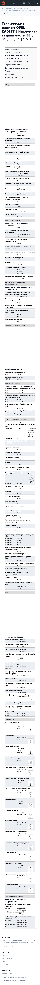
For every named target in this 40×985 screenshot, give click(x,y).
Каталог (5, 955)
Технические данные (13, 8)
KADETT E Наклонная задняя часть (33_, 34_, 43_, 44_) (19, 11)
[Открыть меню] (24, 3)
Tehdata (5, 965)
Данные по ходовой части (16, 61)
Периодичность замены (15, 77)
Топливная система (13, 52)
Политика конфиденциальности (14, 977)
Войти (36, 3)
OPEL (26, 8)
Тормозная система (13, 65)
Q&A (3, 961)
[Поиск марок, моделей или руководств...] (13, 3)
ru (29, 3)
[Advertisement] (20, 106)
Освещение (10, 74)
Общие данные (12, 49)
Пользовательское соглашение (14, 980)
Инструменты (7, 958)
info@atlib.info (7, 973)
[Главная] (3, 3)
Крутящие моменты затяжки (17, 68)
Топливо (9, 71)
